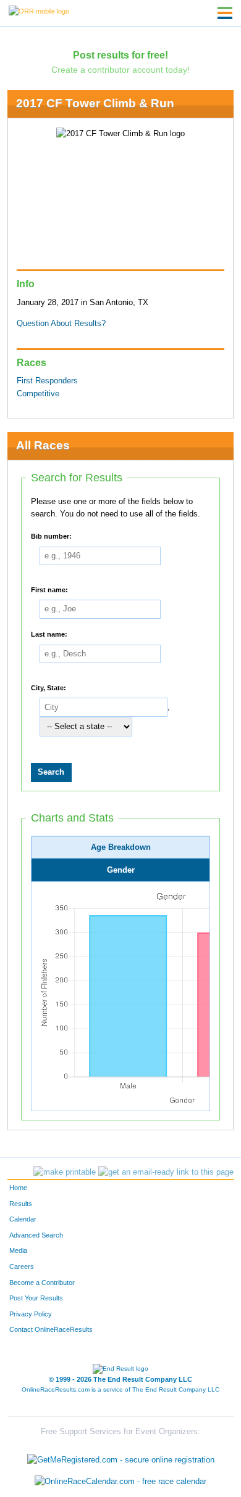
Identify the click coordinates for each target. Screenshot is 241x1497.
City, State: (48, 687)
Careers (21, 1266)
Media (18, 1250)
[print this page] (64, 1172)
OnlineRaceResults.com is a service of (120, 1389)
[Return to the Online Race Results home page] (39, 10)
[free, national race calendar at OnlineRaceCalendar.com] (120, 1481)
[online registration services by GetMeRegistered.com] (120, 1456)
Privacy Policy (30, 1314)
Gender (121, 870)
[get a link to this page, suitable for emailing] (166, 1172)
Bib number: (51, 535)
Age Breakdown (121, 847)
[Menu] (225, 13)
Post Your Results (36, 1298)
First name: (49, 589)
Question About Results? (61, 323)
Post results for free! (120, 54)
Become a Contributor (42, 1282)
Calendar (22, 1219)
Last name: (49, 634)
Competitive (38, 394)
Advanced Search (36, 1235)
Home (18, 1187)
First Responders (47, 381)
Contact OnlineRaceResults (51, 1329)
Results (20, 1203)
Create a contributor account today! (120, 70)
